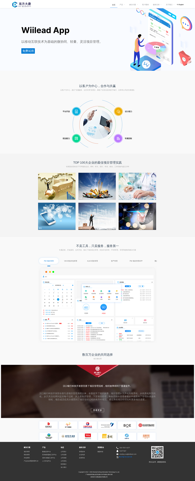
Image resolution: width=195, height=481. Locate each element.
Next (193, 241)
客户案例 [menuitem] (145, 5)
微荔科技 (100, 451)
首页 (113, 5)
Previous (34, 391)
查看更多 (97, 410)
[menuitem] (113, 5)
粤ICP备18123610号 (125, 457)
